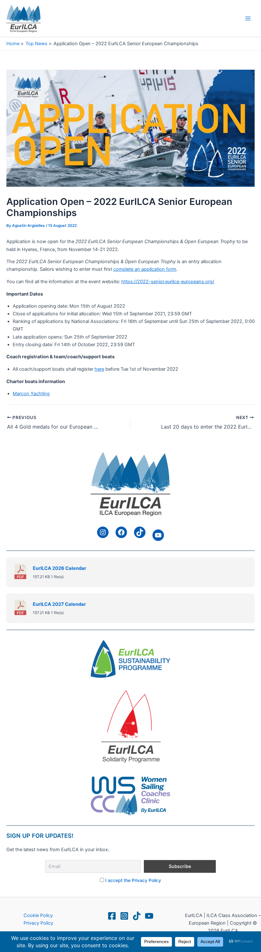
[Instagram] (124, 916)
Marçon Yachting (31, 393)
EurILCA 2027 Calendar (59, 604)
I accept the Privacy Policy (133, 880)
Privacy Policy (38, 923)
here (99, 369)
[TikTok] (136, 916)
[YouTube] (149, 916)
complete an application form (144, 269)
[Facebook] (112, 916)
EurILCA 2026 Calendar (59, 568)
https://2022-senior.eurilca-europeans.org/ (167, 281)
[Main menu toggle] (248, 18)
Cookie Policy (38, 915)
